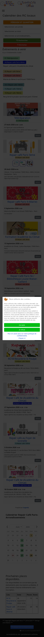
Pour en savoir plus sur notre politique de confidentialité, (22, 335)
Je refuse (22, 330)
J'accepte (22, 325)
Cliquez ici (22, 338)
